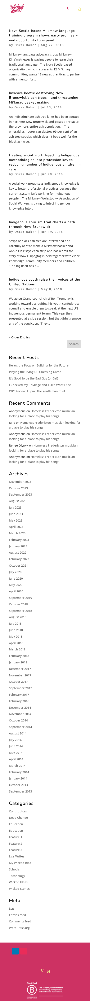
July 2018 (15, 623)
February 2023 (19, 540)
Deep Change (18, 818)
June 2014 (16, 746)
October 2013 (18, 785)
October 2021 (18, 565)
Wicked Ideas (18, 882)
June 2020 (16, 578)
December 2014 (20, 708)
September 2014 (20, 727)
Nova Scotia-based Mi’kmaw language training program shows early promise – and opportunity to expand (43, 35)
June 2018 (16, 630)
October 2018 (18, 604)
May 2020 (15, 585)
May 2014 (15, 753)
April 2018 (16, 643)
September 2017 (20, 688)
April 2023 (16, 527)
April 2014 (16, 759)
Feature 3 (15, 850)
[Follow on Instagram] (23, 951)
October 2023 (18, 488)
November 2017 (20, 675)
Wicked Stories (19, 889)
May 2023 (15, 520)
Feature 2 (15, 844)
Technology (17, 876)
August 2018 (17, 617)
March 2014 (17, 766)
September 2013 (20, 791)
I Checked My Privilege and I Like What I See (40, 385)
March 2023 (17, 533)
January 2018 (18, 662)
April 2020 (16, 591)
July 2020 (15, 572)
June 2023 (16, 514)
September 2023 (20, 494)
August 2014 (17, 733)
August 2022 (17, 552)
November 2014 (20, 714)
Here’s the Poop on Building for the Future (38, 365)
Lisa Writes (16, 856)
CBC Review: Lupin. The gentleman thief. (37, 391)
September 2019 (20, 598)
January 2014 (18, 778)
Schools (14, 869)
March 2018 (17, 649)
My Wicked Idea (20, 863)
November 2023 (20, 482)
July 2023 (15, 507)
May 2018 (15, 636)
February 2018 (19, 656)
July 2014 (15, 740)
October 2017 (18, 682)
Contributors (18, 811)
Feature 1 (15, 837)
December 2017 (20, 669)
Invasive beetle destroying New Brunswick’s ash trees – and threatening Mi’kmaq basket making (43, 98)
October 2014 (18, 720)
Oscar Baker (25, 45)
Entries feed (17, 915)
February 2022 (19, 559)
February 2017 (19, 695)
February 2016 (19, 701)
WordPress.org (19, 928)
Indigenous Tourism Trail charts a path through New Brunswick (42, 224)
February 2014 (19, 772)
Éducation (16, 831)
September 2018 (20, 611)
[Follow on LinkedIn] (15, 951)
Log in (13, 908)
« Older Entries (19, 337)
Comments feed (20, 921)
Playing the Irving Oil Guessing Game (35, 372)
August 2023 (17, 501)
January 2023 (18, 546)
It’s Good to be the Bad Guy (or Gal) (33, 378)
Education (16, 824)
